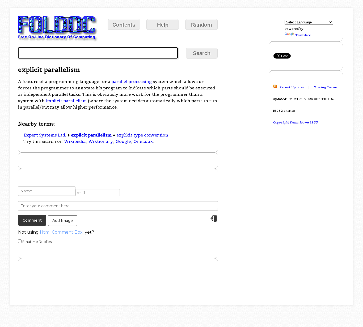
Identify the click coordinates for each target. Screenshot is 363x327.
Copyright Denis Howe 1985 (295, 122)
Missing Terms (325, 87)
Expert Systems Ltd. (45, 135)
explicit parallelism (91, 135)
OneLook (143, 141)
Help (162, 25)
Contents (123, 25)
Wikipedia (75, 141)
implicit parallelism (66, 100)
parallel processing (131, 81)
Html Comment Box (61, 232)
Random (201, 25)
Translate (303, 35)
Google (123, 141)
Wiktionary (100, 141)
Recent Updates (292, 87)
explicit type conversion (142, 135)
